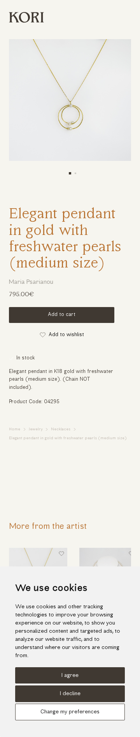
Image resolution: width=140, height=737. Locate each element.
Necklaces (60, 429)
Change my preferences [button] (70, 712)
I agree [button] (70, 675)
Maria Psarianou (31, 282)
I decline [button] (70, 694)
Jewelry (36, 429)
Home (14, 429)
